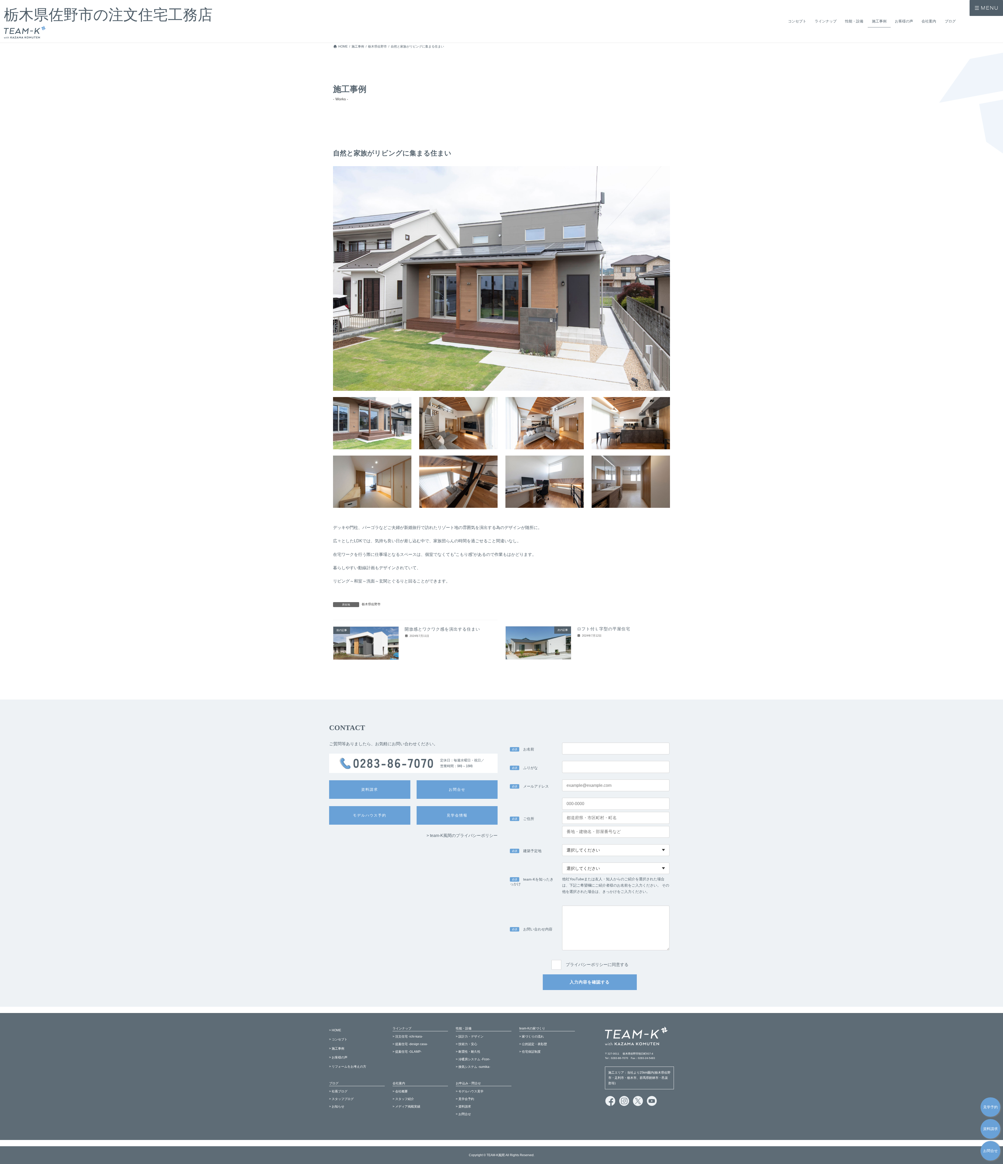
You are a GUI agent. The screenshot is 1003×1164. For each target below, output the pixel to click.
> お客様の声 (338, 1058)
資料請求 (990, 1129)
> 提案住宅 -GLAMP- (407, 1052)
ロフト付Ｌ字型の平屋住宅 (603, 629)
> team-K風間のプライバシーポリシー (462, 835)
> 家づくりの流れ (531, 1037)
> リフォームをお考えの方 (347, 1067)
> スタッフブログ (341, 1099)
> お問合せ (463, 1114)
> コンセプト (338, 1039)
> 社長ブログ (338, 1091)
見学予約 (990, 1107)
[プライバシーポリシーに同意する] (589, 959)
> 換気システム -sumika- (473, 1067)
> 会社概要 (400, 1091)
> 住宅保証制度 (530, 1052)
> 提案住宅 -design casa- (410, 1044)
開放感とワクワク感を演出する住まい (442, 629)
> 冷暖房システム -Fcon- (473, 1059)
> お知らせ (336, 1106)
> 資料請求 (463, 1106)
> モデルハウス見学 (469, 1091)
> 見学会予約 (465, 1099)
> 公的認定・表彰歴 (533, 1044)
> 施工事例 (336, 1048)
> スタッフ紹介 (403, 1099)
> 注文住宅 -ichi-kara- (408, 1037)
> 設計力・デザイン (469, 1037)
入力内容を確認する (590, 982)
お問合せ (990, 1151)
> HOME (335, 1030)
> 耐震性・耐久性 (468, 1052)
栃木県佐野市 (371, 604)
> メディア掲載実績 (406, 1106)
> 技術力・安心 (466, 1044)
